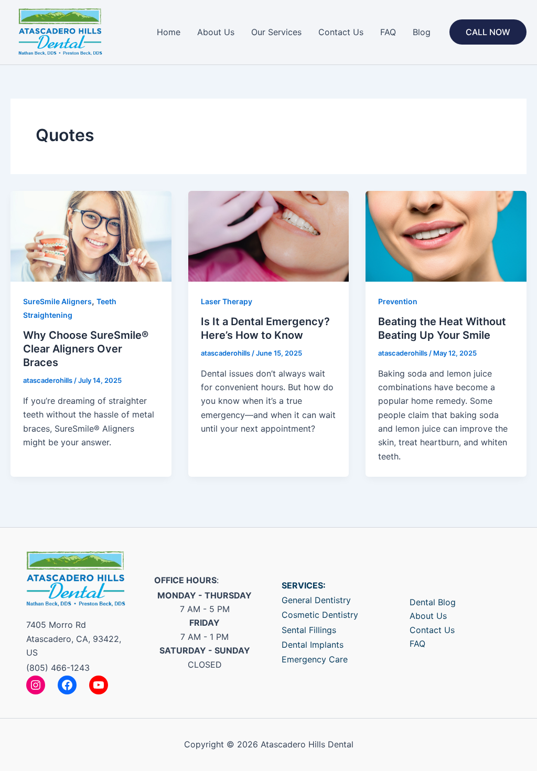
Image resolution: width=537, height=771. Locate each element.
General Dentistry (316, 600)
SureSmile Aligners (57, 301)
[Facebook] (67, 685)
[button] (488, 32)
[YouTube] (98, 685)
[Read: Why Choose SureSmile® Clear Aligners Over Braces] (90, 235)
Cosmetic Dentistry (320, 614)
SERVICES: (304, 585)
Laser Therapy (226, 301)
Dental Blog (433, 602)
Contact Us (340, 32)
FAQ (388, 32)
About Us (215, 32)
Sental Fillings (309, 630)
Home (168, 32)
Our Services (276, 32)
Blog (422, 32)
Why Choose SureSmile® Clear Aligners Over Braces (85, 349)
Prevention (397, 301)
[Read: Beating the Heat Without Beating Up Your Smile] (446, 235)
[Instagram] (35, 685)
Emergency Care (315, 659)
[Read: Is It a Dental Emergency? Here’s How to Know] (268, 235)
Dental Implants (312, 644)
